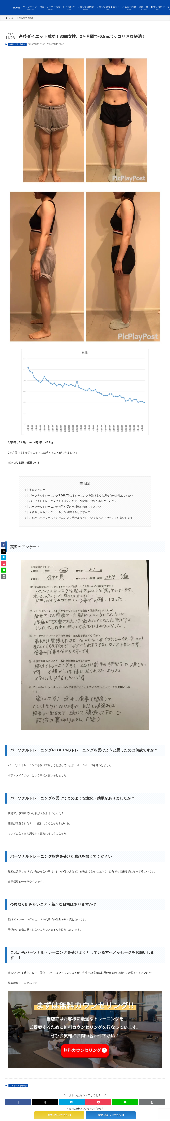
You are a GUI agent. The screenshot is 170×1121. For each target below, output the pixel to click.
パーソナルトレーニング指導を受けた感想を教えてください (65, 506)
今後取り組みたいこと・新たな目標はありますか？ (59, 512)
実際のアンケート (39, 489)
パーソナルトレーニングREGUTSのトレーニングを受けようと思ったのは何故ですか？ (81, 495)
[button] (18, 1102)
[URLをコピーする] (152, 1102)
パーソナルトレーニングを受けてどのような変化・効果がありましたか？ (73, 501)
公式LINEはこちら (58, 1115)
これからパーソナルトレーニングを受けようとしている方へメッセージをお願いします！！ (83, 517)
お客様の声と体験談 (17, 44)
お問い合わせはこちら (109, 1115)
